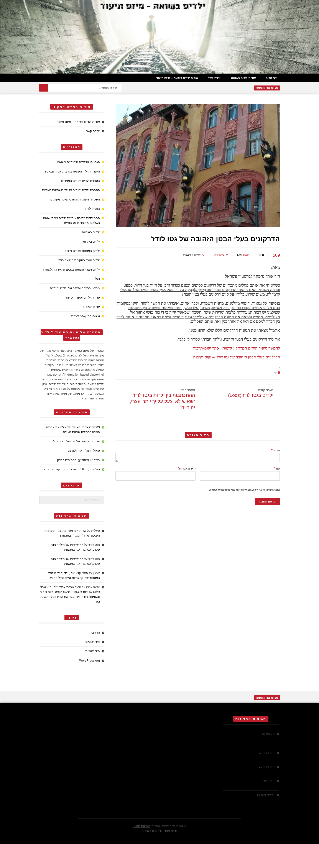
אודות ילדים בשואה (243, 78)
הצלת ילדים (92, 208)
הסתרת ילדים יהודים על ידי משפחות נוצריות (71, 190)
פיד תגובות (92, 651)
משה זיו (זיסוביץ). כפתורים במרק (78, 460)
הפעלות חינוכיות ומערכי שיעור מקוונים (75, 199)
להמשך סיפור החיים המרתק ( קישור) (251, 348)
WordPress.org (89, 660)
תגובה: (275, 450)
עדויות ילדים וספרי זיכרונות (82, 297)
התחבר (95, 632)
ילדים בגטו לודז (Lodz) (250, 395)
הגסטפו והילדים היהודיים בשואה (78, 162)
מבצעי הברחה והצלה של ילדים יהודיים (75, 288)
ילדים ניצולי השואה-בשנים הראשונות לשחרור (71, 269)
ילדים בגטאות (192, 255)
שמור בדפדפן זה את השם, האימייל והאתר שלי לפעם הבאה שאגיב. (244, 490)
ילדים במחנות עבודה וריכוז (82, 251)
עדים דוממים (91, 307)
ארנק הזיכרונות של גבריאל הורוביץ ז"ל (76, 441)
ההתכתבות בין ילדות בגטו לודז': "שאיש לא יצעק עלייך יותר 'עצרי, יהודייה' (162, 401)
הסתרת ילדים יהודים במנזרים (80, 180)
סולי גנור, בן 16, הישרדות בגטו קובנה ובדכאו (71, 469)
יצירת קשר (214, 78)
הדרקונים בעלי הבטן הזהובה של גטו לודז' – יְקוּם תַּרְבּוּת (236, 357)
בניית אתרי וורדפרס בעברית (159, 831)
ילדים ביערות (91, 241)
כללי (97, 279)
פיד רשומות (92, 642)
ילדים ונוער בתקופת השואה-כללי (79, 260)
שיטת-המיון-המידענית (85, 316)
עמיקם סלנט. (141, 826)
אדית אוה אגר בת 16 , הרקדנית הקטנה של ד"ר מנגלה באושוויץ (253, 738)
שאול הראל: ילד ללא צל (84, 450)
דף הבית (271, 78)
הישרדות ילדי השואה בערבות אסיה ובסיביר (72, 171)
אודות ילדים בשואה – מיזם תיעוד (177, 78)
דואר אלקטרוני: (187, 468)
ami (239, 255)
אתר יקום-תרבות (206, 348)
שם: (277, 468)
